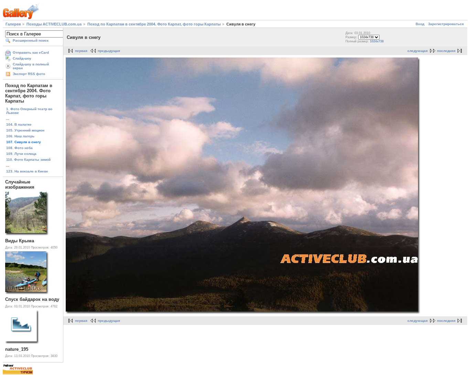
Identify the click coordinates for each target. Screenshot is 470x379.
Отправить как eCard (31, 52)
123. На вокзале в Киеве (27, 171)
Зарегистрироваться (446, 24)
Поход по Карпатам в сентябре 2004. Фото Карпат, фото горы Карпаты (154, 24)
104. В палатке (19, 124)
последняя (446, 51)
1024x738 (377, 41)
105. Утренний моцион (25, 130)
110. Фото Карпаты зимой (28, 159)
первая (81, 51)
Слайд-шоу (22, 58)
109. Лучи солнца (21, 154)
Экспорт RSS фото (29, 74)
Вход (420, 24)
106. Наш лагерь (20, 136)
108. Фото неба (19, 148)
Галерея (13, 24)
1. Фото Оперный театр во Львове (29, 111)
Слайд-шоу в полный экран (31, 66)
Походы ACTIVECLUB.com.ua (54, 24)
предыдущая (109, 51)
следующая (417, 51)
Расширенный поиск (31, 40)
